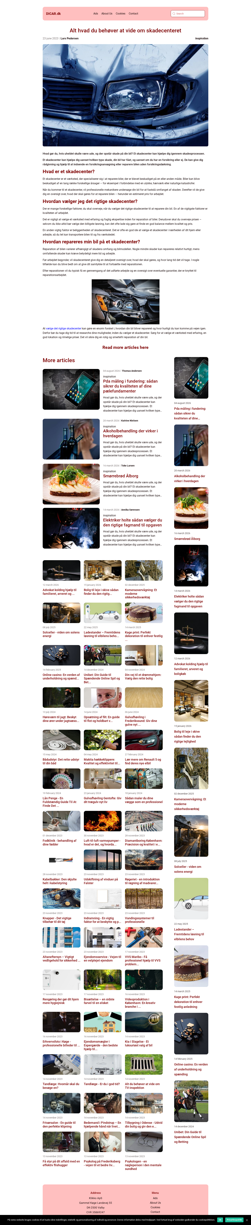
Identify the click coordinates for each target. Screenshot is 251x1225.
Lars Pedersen (70, 38)
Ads (95, 13)
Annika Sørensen (130, 509)
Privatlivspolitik (234, 1220)
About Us (106, 13)
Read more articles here (125, 347)
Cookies (120, 13)
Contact (133, 13)
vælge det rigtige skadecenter (63, 328)
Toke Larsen (128, 465)
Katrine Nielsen (129, 420)
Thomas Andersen (132, 370)
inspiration (201, 38)
